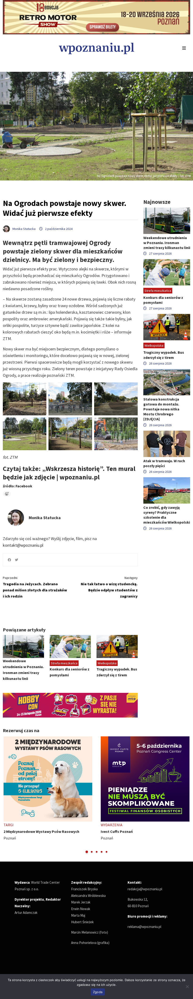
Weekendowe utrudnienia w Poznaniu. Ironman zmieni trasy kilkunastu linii (166, 242)
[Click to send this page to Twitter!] (16, 560)
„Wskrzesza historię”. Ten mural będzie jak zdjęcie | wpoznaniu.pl (69, 472)
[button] (86, 852)
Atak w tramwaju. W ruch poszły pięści (164, 463)
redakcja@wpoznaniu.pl (145, 889)
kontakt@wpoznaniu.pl (23, 545)
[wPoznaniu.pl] (96, 48)
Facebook (24, 486)
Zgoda (97, 992)
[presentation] (7, 795)
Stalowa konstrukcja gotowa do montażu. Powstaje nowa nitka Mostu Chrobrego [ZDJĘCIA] (161, 409)
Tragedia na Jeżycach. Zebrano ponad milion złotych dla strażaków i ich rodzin (35, 587)
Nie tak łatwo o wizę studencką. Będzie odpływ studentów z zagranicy (109, 587)
